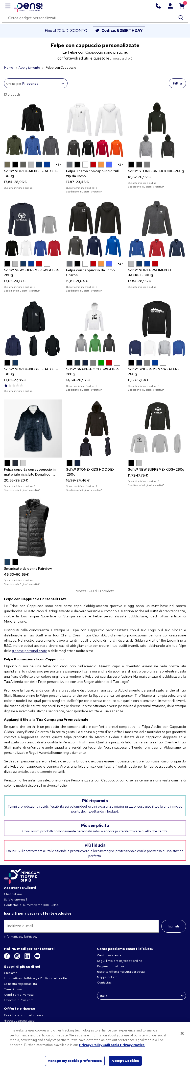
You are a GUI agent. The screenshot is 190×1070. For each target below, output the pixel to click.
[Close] (182, 1033)
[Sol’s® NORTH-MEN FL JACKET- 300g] (33, 130)
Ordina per (13, 84)
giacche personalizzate (29, 651)
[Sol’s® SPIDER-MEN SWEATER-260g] (157, 328)
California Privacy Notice (123, 1045)
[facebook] (7, 958)
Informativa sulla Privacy (20, 937)
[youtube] (37, 958)
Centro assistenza (109, 955)
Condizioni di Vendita (19, 995)
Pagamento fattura (110, 966)
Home (9, 67)
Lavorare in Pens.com (18, 1000)
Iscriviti (173, 926)
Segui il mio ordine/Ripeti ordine (119, 961)
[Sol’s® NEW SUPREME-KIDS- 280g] (157, 428)
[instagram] (17, 958)
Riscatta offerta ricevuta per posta (121, 972)
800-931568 (52, 905)
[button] (7, 165)
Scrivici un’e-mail (15, 900)
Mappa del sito (107, 977)
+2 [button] (57, 165)
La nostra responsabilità (20, 984)
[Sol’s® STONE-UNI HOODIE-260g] (157, 130)
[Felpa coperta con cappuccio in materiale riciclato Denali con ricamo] (33, 428)
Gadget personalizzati (19, 1021)
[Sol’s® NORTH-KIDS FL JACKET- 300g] (33, 328)
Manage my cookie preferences (75, 1061)
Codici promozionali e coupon (25, 1015)
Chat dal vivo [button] (13, 894)
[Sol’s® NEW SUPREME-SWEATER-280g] (33, 229)
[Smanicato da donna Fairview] (33, 528)
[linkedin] (27, 958)
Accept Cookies (125, 1061)
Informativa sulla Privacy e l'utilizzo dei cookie (35, 978)
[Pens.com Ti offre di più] (22, 875)
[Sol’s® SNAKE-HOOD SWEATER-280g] (95, 328)
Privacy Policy (90, 1045)
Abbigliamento (29, 67)
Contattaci (104, 983)
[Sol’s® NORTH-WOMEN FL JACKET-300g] (157, 229)
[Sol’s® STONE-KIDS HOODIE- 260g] (95, 428)
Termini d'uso (13, 989)
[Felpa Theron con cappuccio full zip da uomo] (95, 130)
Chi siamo (11, 973)
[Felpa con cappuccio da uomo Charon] (95, 229)
